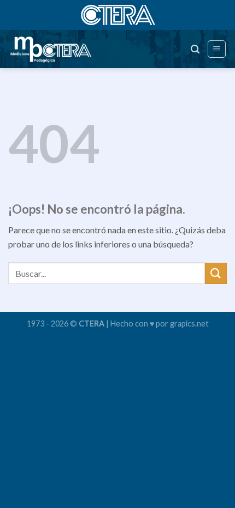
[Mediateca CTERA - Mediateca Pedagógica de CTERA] (56, 49)
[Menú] (217, 49)
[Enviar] (216, 273)
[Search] (195, 49)
